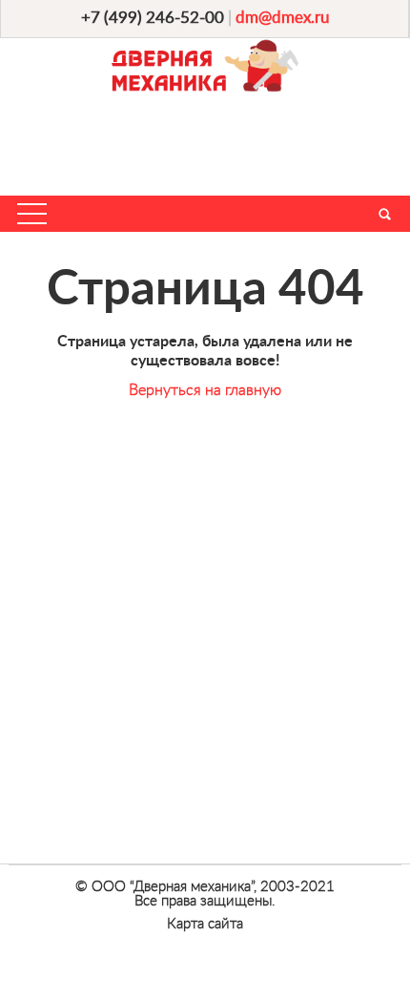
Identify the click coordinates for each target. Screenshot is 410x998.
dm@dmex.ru (282, 18)
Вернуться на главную (205, 390)
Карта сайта (205, 924)
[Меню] (32, 214)
